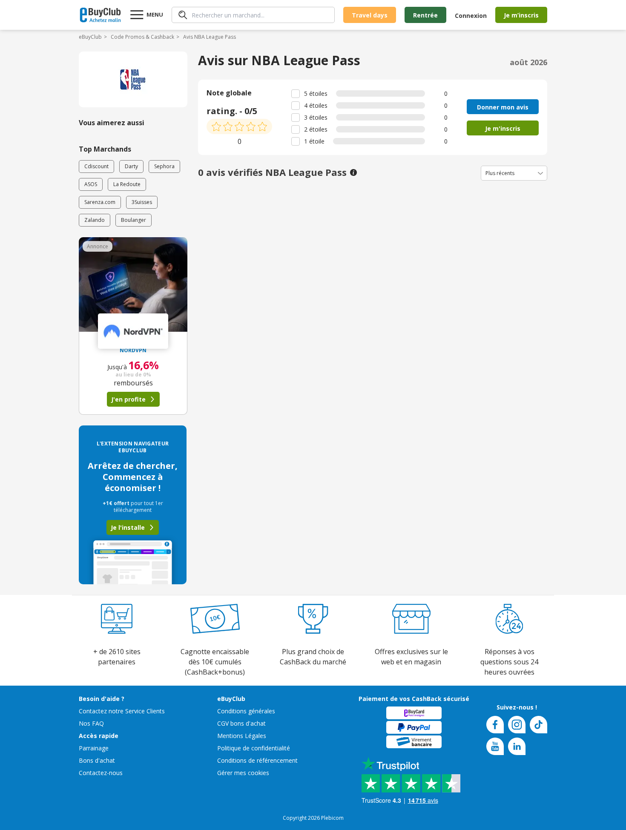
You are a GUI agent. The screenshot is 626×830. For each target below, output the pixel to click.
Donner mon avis (502, 107)
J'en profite (128, 399)
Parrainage (94, 748)
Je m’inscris (521, 15)
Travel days (370, 15)
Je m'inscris (502, 128)
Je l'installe (128, 527)
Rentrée (425, 15)
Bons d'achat (97, 760)
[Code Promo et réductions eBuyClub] (100, 15)
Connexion (471, 15)
